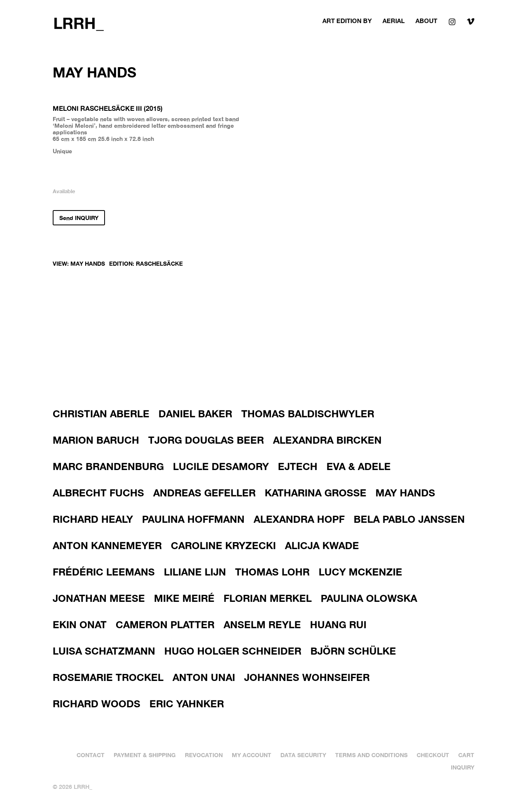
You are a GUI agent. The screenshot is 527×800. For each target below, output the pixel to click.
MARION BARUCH (96, 440)
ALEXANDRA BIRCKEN (327, 440)
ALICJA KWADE (322, 545)
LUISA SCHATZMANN (104, 651)
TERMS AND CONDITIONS (371, 754)
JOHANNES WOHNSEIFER (307, 677)
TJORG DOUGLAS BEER (206, 440)
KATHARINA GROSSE (315, 492)
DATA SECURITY (303, 754)
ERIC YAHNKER (186, 703)
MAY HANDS (87, 263)
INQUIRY (462, 767)
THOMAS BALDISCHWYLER (307, 413)
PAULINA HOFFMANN (193, 519)
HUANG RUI (338, 624)
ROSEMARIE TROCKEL (108, 677)
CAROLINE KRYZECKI (223, 545)
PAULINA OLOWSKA (369, 598)
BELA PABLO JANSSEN (409, 519)
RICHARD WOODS (96, 703)
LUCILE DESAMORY (221, 466)
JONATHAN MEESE (99, 598)
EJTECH (297, 466)
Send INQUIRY (78, 217)
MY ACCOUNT (251, 754)
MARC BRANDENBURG (108, 466)
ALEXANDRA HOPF (299, 519)
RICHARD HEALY (93, 519)
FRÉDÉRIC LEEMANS (104, 572)
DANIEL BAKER (195, 413)
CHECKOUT (433, 754)
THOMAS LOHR (272, 572)
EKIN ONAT (80, 624)
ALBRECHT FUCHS (98, 492)
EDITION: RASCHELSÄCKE (146, 263)
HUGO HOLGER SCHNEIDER (232, 651)
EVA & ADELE (358, 466)
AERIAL (393, 21)
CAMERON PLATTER (165, 624)
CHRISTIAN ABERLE (101, 413)
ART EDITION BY (347, 21)
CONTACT (91, 754)
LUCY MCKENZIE (360, 572)
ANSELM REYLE (262, 624)
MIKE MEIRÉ (184, 598)
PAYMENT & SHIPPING (145, 754)
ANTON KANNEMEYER (107, 545)
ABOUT (426, 21)
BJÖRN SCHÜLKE (353, 651)
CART (466, 754)
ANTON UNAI (204, 677)
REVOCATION (204, 754)
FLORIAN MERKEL (268, 598)
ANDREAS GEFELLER (204, 492)
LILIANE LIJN (195, 572)
